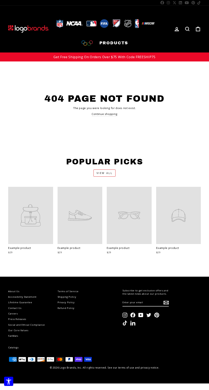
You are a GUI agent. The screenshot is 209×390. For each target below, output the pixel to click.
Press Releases (17, 319)
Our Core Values (18, 330)
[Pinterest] (193, 2)
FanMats (13, 335)
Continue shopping (104, 114)
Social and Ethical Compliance (26, 324)
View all (105, 173)
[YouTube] (187, 2)
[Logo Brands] (28, 29)
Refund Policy (66, 308)
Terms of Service (68, 291)
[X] (175, 2)
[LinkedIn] (180, 2)
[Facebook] (162, 2)
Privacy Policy (66, 302)
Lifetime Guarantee (20, 302)
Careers (13, 313)
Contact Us (14, 308)
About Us (13, 291)
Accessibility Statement (22, 296)
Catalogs (13, 347)
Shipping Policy (67, 296)
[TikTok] (199, 2)
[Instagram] (168, 2)
